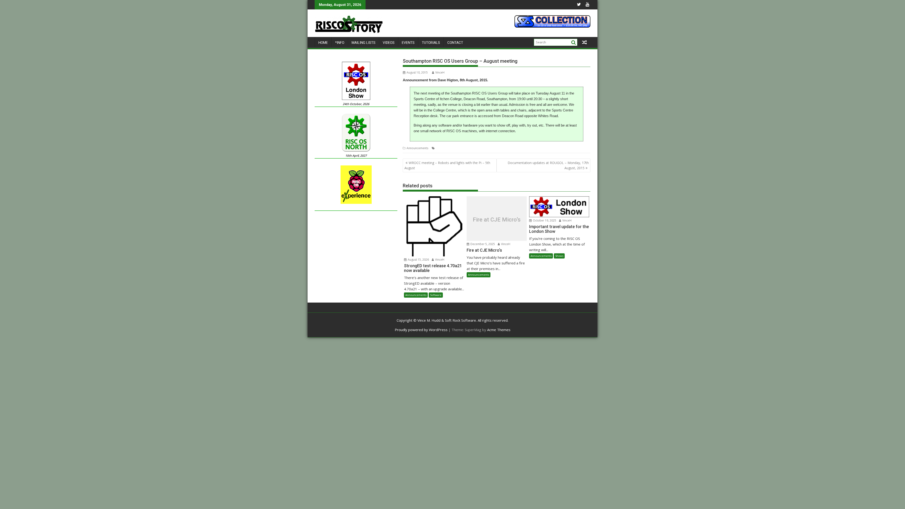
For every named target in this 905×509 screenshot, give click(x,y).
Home (323, 43)
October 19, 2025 (544, 220)
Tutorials (431, 43)
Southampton (484, 148)
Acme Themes (498, 329)
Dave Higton (452, 148)
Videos (389, 43)
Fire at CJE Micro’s (497, 220)
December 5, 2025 (482, 244)
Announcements (417, 148)
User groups (503, 148)
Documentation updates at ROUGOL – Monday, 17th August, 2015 (548, 165)
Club (439, 148)
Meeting (467, 148)
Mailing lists (363, 43)
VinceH (439, 72)
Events (408, 43)
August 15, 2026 (418, 260)
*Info (339, 43)
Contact (455, 43)
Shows (559, 256)
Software (435, 295)
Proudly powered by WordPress (421, 329)
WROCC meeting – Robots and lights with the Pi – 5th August (447, 165)
